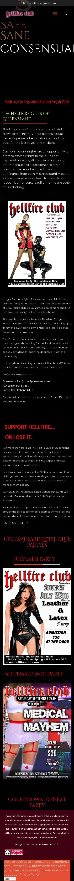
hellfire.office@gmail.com (39, 3)
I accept (10, 878)
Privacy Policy (29, 874)
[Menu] (55, 14)
